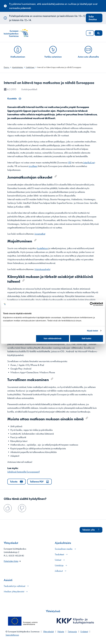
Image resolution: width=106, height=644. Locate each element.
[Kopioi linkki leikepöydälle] (56, 176)
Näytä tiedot (92, 331)
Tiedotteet (60, 554)
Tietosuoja (72, 631)
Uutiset (58, 559)
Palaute (61, 631)
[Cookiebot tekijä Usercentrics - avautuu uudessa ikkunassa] (91, 304)
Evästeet (84, 631)
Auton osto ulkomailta (88, 56)
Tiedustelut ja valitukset (15, 586)
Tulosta (13, 481)
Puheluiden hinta (11, 561)
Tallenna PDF (37, 481)
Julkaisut (59, 570)
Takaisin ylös (88, 529)
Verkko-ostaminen (53, 56)
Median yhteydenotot (14, 591)
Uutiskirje (59, 565)
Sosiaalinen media (64, 548)
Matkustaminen (17, 56)
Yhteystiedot (48, 631)
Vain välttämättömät (52, 338)
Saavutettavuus (12, 635)
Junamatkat (40, 233)
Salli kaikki (86, 338)
